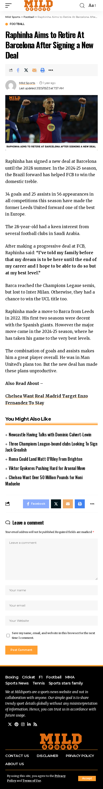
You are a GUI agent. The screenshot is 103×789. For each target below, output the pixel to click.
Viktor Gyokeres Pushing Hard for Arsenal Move (47, 468)
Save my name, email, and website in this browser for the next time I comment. (53, 635)
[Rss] (35, 724)
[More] (50, 70)
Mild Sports (27, 83)
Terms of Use (31, 780)
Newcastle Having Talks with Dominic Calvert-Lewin (50, 434)
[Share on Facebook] (18, 70)
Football (17, 24)
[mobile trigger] (9, 5)
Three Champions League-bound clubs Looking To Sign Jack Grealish (51, 447)
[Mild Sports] (39, 5)
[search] (82, 6)
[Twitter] (10, 724)
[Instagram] (23, 724)
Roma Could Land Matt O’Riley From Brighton (45, 459)
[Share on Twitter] (26, 70)
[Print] (42, 70)
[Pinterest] (16, 724)
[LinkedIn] (29, 724)
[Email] (34, 70)
